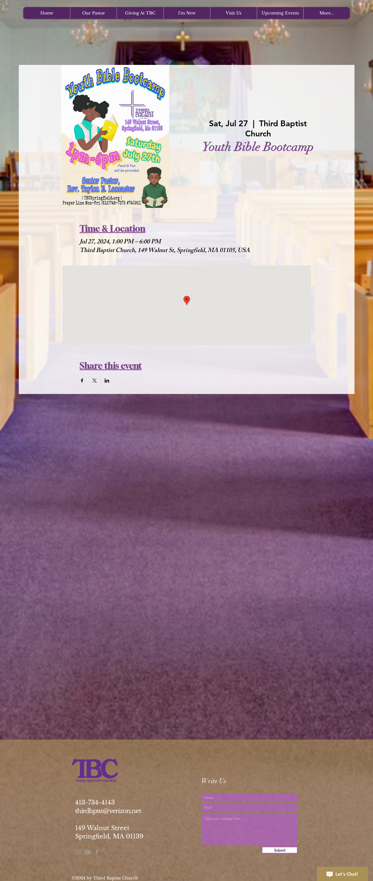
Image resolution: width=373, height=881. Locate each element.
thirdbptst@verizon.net (108, 811)
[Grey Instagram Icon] (78, 852)
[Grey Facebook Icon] (96, 852)
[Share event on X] (94, 381)
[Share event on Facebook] (82, 381)
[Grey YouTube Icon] (87, 852)
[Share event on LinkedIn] (107, 381)
